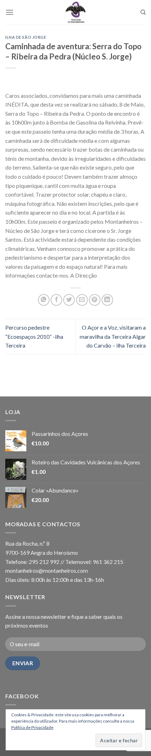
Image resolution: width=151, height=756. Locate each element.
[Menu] (9, 12)
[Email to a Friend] (82, 300)
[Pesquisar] (143, 12)
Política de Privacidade (32, 727)
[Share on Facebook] (56, 300)
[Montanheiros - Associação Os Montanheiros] (75, 12)
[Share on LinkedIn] (107, 300)
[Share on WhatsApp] (44, 300)
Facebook (22, 696)
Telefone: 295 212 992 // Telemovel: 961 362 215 (64, 561)
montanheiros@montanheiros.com (46, 570)
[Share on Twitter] (69, 300)
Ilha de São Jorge (25, 37)
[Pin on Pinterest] (94, 300)
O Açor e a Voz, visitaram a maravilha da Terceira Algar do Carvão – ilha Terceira (113, 336)
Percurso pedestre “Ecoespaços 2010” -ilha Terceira (34, 336)
